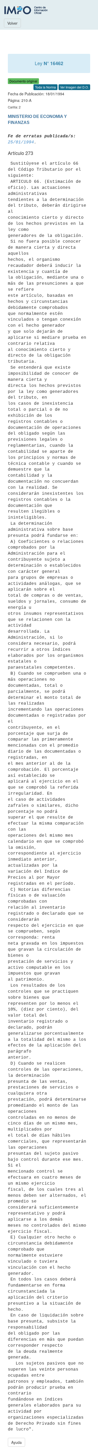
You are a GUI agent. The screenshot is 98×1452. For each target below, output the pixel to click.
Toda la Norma (45, 87)
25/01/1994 (21, 142)
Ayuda (16, 1442)
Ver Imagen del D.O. (74, 87)
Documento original (23, 81)
